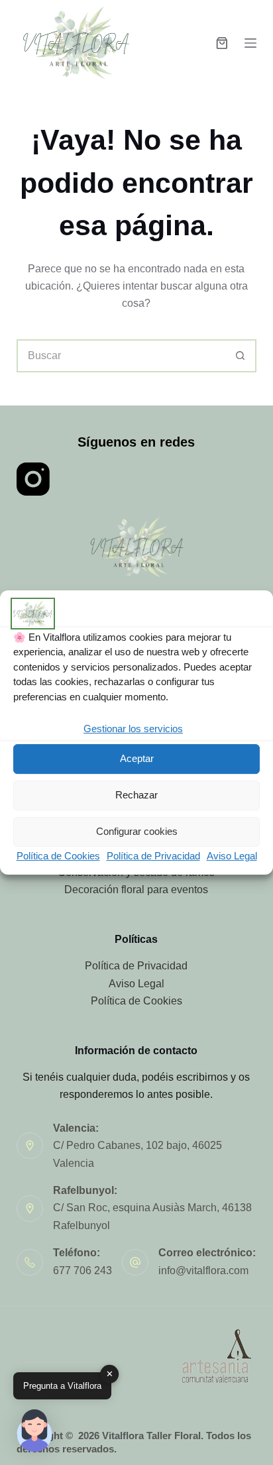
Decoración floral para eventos (136, 889)
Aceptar (137, 759)
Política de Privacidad (153, 855)
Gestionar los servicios (133, 728)
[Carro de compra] (222, 43)
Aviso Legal (232, 855)
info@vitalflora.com (203, 1270)
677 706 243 (82, 1270)
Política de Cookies (58, 855)
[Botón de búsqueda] (240, 356)
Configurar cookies (137, 832)
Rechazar (136, 795)
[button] (34, 1430)
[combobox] (121, 355)
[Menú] (250, 43)
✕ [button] (109, 1374)
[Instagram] (33, 479)
